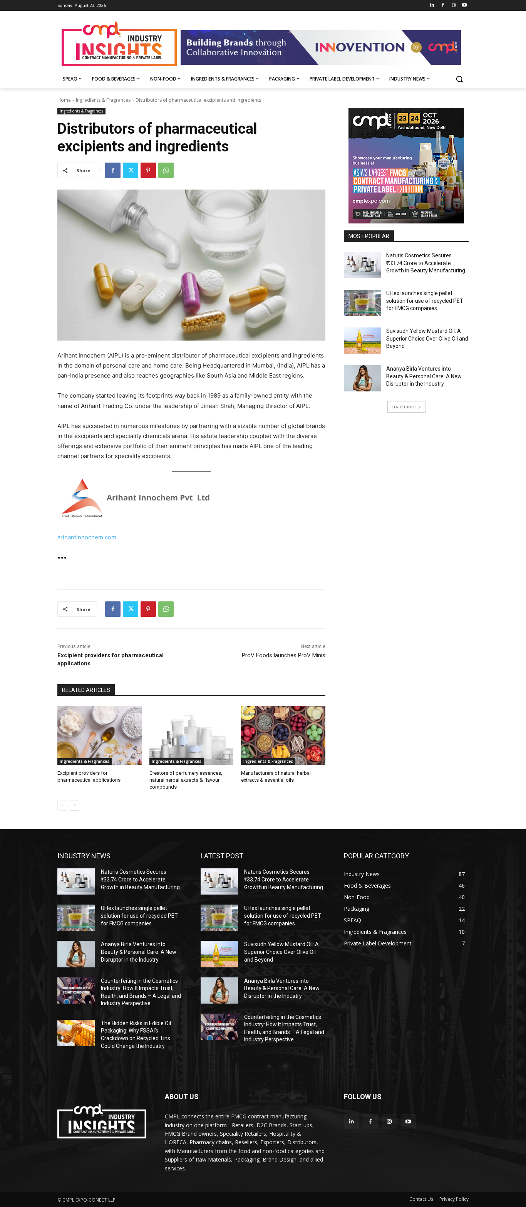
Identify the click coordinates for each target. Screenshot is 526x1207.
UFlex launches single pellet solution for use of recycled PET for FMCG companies (424, 300)
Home (64, 100)
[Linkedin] (432, 5)
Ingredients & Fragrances (103, 100)
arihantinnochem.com (86, 537)
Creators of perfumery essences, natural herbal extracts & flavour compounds (185, 780)
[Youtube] (464, 5)
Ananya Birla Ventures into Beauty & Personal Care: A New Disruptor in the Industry (424, 376)
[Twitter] (130, 170)
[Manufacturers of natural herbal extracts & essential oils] (283, 735)
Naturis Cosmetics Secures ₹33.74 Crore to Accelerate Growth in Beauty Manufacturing (425, 263)
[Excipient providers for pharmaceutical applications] (99, 735)
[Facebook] (443, 5)
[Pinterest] (148, 170)
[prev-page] (62, 806)
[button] (459, 79)
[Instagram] (453, 5)
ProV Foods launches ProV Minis (283, 655)
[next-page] (74, 806)
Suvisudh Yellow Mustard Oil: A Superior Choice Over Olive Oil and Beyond (427, 338)
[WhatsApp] (166, 170)
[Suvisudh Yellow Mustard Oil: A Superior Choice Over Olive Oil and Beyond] (362, 340)
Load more (404, 406)
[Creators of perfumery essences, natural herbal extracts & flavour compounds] (191, 735)
